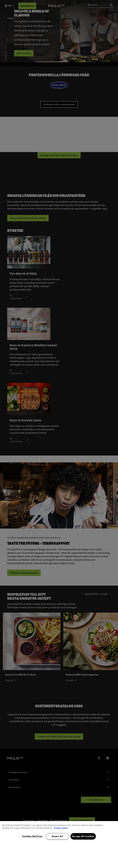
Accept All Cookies (83, 836)
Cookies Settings (32, 836)
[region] (59, 832)
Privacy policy (61, 828)
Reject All (57, 836)
